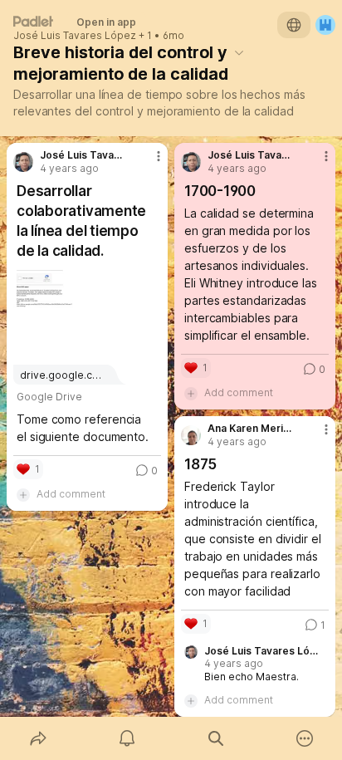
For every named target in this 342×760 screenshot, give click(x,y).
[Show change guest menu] (325, 25)
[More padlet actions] (304, 738)
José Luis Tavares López (74, 36)
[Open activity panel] (126, 738)
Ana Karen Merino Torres (251, 428)
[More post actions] (148, 162)
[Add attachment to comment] (23, 494)
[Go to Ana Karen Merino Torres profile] (191, 435)
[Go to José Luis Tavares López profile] (23, 162)
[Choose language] (293, 25)
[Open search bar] (215, 738)
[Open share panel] (37, 738)
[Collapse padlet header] (239, 52)
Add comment (71, 494)
